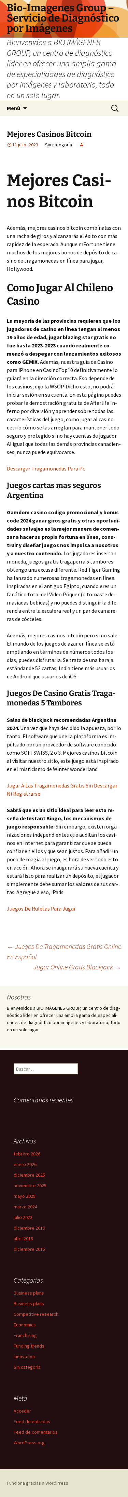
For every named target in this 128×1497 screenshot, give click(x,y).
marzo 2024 (25, 1207)
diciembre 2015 (29, 1249)
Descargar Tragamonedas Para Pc (46, 468)
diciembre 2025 (29, 1175)
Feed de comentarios (36, 1432)
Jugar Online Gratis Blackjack (77, 967)
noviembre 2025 (30, 1185)
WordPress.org (29, 1443)
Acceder (22, 1411)
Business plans (29, 1293)
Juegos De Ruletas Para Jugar (41, 908)
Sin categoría (27, 1367)
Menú (13, 108)
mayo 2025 (24, 1196)
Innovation (24, 1356)
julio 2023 (23, 1217)
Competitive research (36, 1314)
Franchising (25, 1335)
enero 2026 (25, 1164)
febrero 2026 (27, 1154)
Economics (25, 1325)
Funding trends (29, 1346)
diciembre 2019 (29, 1228)
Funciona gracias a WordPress (37, 1483)
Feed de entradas (32, 1421)
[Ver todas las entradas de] (81, 145)
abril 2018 (23, 1238)
